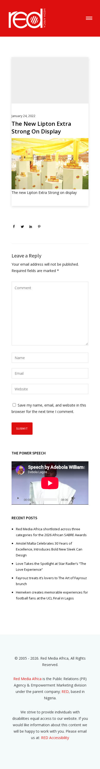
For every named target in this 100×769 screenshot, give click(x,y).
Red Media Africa (27, 678)
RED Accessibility (55, 737)
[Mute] (73, 498)
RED (65, 691)
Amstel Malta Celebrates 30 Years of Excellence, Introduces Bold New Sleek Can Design (49, 549)
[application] (50, 483)
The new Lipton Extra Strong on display (41, 127)
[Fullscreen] (81, 498)
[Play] (18, 498)
